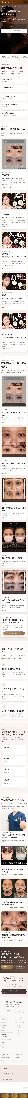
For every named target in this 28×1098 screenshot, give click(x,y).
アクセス (24, 1096)
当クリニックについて (20, 1022)
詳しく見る (5, 422)
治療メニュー (4, 1018)
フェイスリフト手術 (7, 1039)
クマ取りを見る (6, 268)
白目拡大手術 (4, 1044)
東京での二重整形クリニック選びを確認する (13, 874)
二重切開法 (4, 1025)
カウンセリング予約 (19, 1011)
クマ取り (3, 1030)
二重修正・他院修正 (19, 1054)
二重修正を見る (6, 226)
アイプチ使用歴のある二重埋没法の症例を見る (14, 907)
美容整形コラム (5, 1054)
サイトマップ (18, 1060)
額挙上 (3, 1042)
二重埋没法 (4, 1022)
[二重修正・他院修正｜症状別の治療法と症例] (14, 921)
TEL (15, 1096)
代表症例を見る (14, 26)
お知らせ (17, 1033)
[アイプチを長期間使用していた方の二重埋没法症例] (14, 888)
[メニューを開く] (25, 2)
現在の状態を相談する (14, 633)
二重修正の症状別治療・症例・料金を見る (13, 940)
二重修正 (3, 1027)
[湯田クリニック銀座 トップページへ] (14, 1002)
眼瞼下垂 (3, 1047)
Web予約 (6, 1096)
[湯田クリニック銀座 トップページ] (7, 2)
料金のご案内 (18, 1027)
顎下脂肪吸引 (5, 1036)
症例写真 (17, 1030)
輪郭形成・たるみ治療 (6, 1057)
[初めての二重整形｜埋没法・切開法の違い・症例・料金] (14, 821)
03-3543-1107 (19, 966)
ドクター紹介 (18, 1025)
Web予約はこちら (7, 966)
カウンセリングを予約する (14, 30)
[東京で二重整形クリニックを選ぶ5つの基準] (14, 855)
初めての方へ (18, 1019)
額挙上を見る (6, 307)
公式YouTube (4, 1060)
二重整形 (3, 1019)
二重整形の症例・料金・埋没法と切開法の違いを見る (14, 841)
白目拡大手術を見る (7, 348)
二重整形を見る (6, 187)
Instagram (17, 1057)
